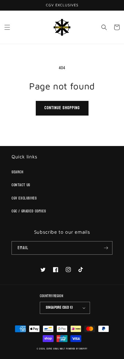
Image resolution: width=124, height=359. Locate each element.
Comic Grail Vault (55, 349)
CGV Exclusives (24, 198)
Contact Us (21, 185)
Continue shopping (62, 108)
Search (18, 172)
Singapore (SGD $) (59, 307)
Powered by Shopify (76, 349)
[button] (7, 27)
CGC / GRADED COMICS (29, 211)
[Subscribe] (105, 248)
